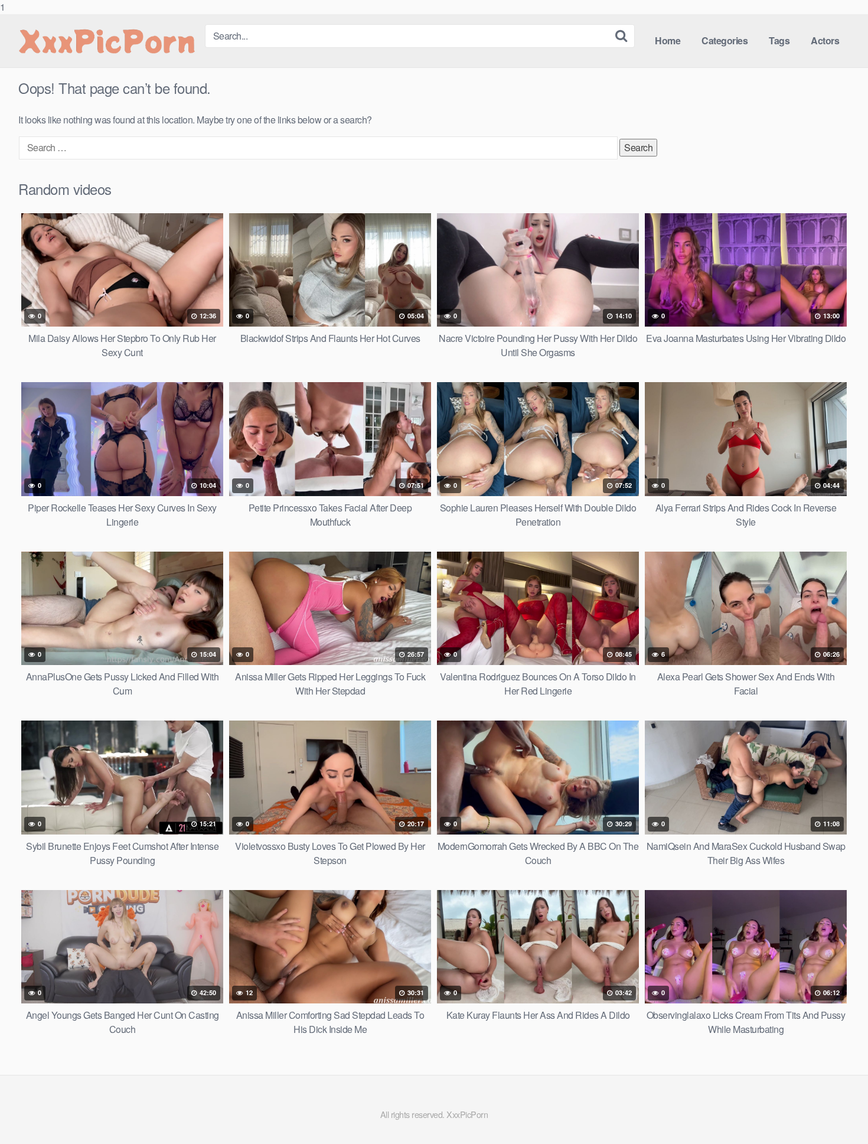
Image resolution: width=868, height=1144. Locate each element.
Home (667, 40)
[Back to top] (835, 1110)
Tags (779, 40)
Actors (825, 40)
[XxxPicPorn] (106, 41)
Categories (724, 40)
